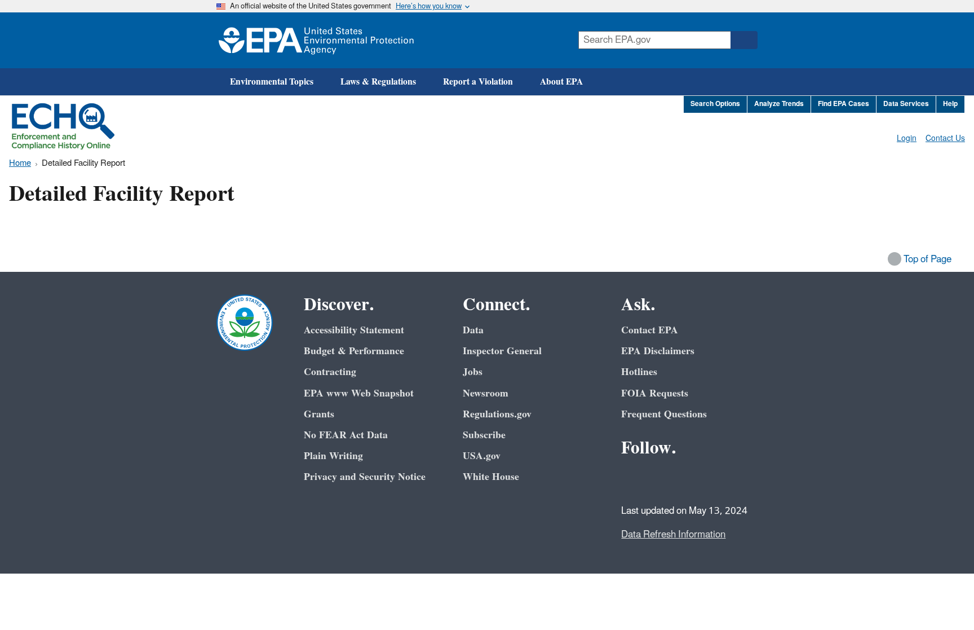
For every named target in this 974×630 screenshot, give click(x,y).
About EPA (561, 81)
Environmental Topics (271, 81)
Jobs (472, 372)
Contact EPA (649, 330)
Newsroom (485, 393)
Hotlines (639, 372)
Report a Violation (478, 81)
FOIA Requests (654, 393)
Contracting (330, 372)
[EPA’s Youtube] (686, 479)
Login (907, 138)
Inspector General (502, 351)
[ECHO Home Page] (63, 126)
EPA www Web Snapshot (359, 393)
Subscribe (484, 435)
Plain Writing (333, 456)
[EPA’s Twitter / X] (659, 479)
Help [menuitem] (950, 104)
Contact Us (945, 138)
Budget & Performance (354, 351)
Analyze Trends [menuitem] (779, 104)
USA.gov (482, 456)
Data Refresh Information (673, 535)
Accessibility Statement (354, 330)
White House (491, 477)
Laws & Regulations (378, 81)
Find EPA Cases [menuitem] (843, 104)
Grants (319, 414)
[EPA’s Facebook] (632, 479)
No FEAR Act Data (346, 435)
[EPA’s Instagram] (713, 479)
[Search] (744, 40)
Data (473, 330)
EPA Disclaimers (657, 351)
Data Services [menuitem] (906, 104)
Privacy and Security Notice (365, 477)
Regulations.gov (497, 414)
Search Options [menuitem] (715, 104)
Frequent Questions (664, 414)
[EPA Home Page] (316, 40)
